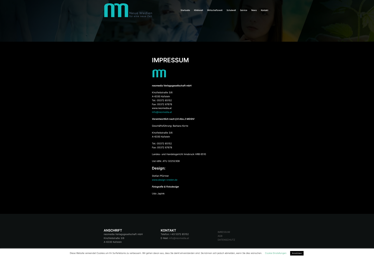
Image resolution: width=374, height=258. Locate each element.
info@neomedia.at (162, 112)
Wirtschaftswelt (215, 10)
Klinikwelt (198, 10)
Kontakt (264, 10)
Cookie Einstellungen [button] (275, 253)
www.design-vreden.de (164, 179)
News (254, 10)
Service (243, 10)
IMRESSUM (224, 232)
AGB (220, 235)
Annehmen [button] (297, 253)
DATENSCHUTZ (226, 239)
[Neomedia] (129, 9)
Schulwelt (231, 10)
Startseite (185, 10)
